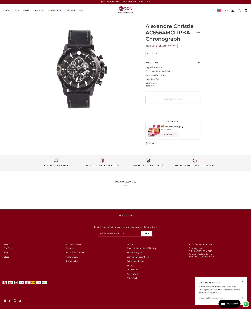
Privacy (130, 265)
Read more (150, 86)
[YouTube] (20, 300)
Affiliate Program (134, 252)
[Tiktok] (10, 300)
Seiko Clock (132, 278)
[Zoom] (39, 109)
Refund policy (71, 261)
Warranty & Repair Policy (138, 257)
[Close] (243, 281)
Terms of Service (72, 257)
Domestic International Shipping (141, 248)
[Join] (241, 298)
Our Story (8, 248)
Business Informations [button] (201, 244)
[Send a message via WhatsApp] (246, 304)
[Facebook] (5, 300)
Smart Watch (133, 274)
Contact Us (70, 248)
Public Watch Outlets (74, 252)
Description (152, 62)
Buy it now (173, 108)
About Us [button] (8, 244)
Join (146, 233)
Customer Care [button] (73, 244)
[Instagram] (15, 300)
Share (152, 143)
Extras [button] (130, 244)
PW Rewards (132, 269)
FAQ (6, 252)
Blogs (6, 257)
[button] (8, 10)
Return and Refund (135, 261)
